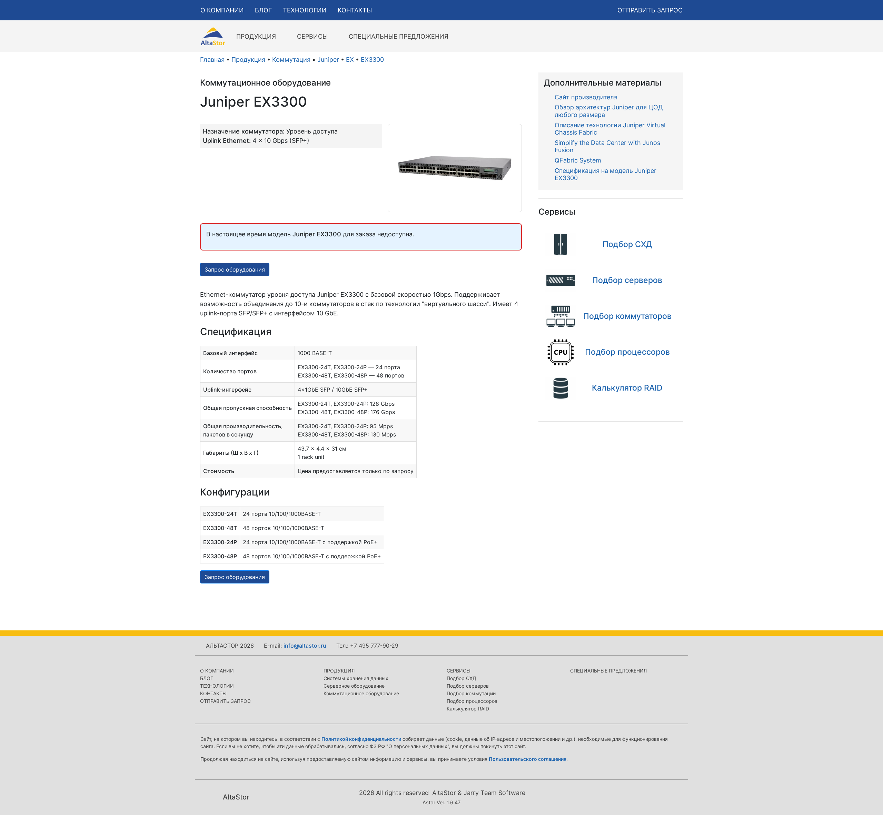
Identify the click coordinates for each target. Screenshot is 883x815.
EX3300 (372, 59)
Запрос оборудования (235, 269)
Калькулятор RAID (468, 708)
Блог (206, 678)
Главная (212, 59)
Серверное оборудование (354, 686)
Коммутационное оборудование (361, 693)
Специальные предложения (608, 671)
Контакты (213, 693)
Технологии (217, 686)
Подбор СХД (461, 678)
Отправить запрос (225, 701)
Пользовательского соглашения (527, 759)
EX (350, 59)
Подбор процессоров (472, 701)
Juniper (328, 59)
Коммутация (291, 59)
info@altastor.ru (305, 645)
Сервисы (458, 671)
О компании (217, 671)
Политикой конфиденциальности (361, 739)
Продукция (248, 59)
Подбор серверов (468, 686)
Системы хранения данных (356, 678)
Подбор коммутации (471, 693)
